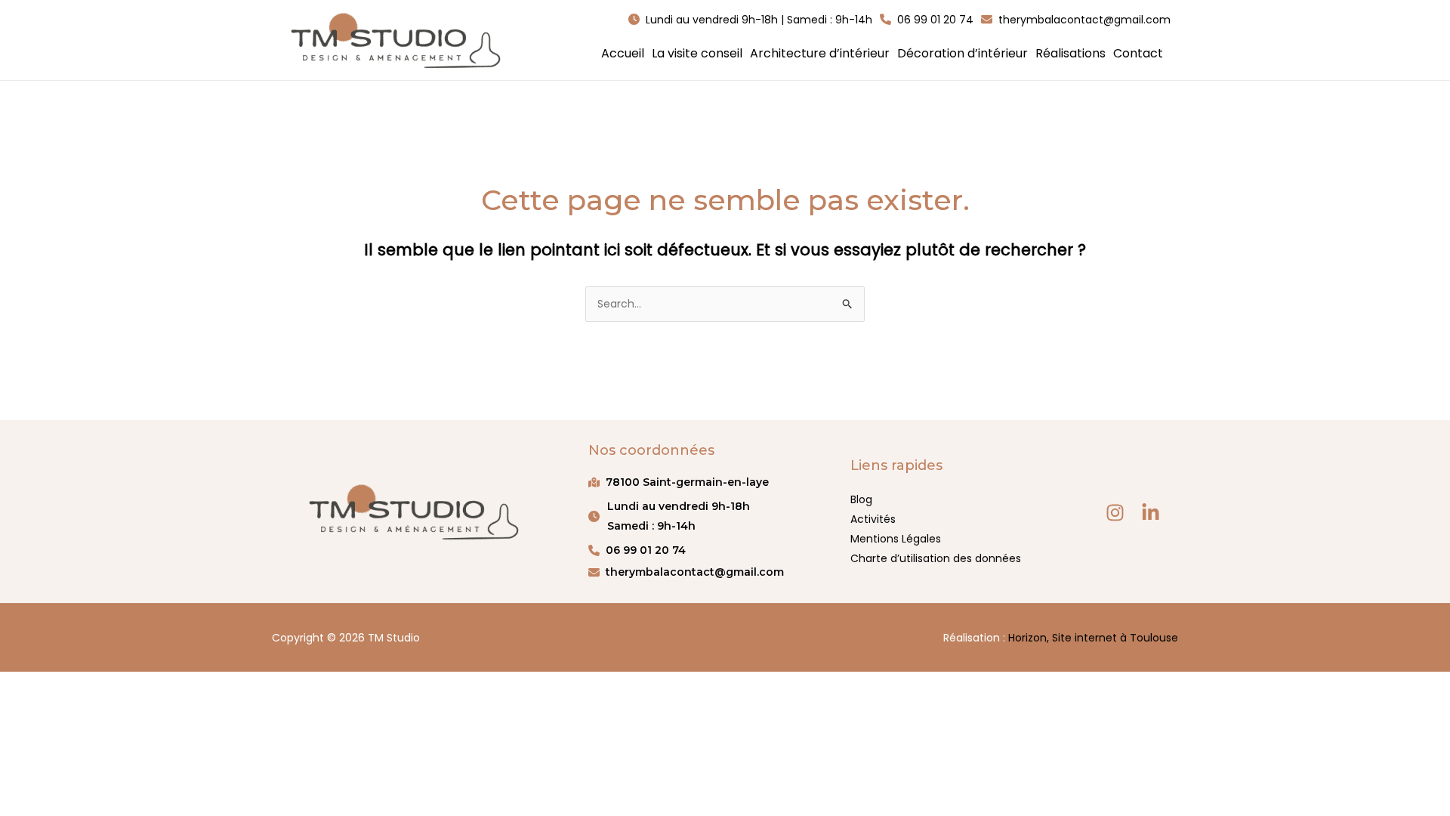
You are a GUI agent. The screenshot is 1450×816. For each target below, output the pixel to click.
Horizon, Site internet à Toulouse (1093, 637)
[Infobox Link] (704, 516)
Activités (873, 519)
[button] (750, 19)
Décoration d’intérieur (962, 53)
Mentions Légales (895, 538)
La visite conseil (697, 53)
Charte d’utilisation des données (935, 558)
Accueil (622, 53)
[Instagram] (1115, 512)
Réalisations (1070, 53)
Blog (861, 499)
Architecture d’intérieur (820, 53)
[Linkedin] (1150, 512)
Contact (1138, 53)
